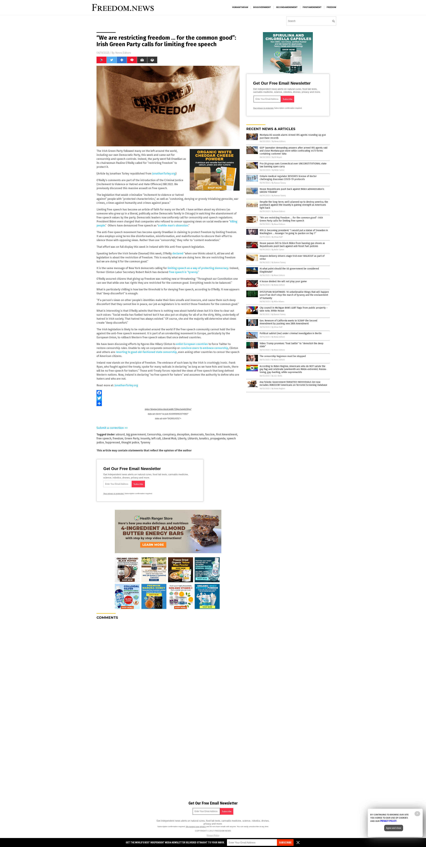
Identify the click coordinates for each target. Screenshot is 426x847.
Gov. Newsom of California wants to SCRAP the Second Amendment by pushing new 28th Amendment (288, 322)
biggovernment (262, 7)
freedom (331, 7)
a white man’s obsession (173, 225)
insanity (145, 438)
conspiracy (169, 434)
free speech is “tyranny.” (183, 272)
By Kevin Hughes (278, 388)
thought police (130, 442)
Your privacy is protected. (113, 494)
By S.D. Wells (277, 376)
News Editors (123, 52)
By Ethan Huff (277, 237)
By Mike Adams (278, 302)
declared (177, 253)
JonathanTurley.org (164, 173)
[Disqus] (168, 663)
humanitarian (240, 7)
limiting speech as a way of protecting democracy (198, 268)
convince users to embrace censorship (204, 348)
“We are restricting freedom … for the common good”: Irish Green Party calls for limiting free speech (291, 219)
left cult (156, 438)
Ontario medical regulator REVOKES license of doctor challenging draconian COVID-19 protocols (288, 178)
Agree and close (393, 828)
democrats (197, 434)
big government (136, 434)
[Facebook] (168, 392)
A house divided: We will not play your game (283, 281)
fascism (210, 434)
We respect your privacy (196, 827)
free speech (104, 438)
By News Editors (278, 141)
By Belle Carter (278, 170)
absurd (120, 434)
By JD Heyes (277, 157)
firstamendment (312, 7)
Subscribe (285, 842)
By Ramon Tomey (279, 183)
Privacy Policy (213, 835)
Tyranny (145, 442)
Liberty (182, 438)
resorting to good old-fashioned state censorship (146, 352)
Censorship (154, 434)
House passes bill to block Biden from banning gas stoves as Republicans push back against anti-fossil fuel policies (292, 245)
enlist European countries (192, 344)
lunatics (204, 438)
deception (183, 434)
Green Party (132, 438)
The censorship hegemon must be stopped (283, 356)
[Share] (168, 403)
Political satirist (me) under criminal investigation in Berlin (290, 333)
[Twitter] (168, 398)
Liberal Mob (169, 438)
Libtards (193, 438)
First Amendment (226, 434)
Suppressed (112, 442)
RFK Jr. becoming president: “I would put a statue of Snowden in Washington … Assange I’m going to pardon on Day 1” (294, 232)
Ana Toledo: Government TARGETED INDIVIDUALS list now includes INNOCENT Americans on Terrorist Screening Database (293, 383)
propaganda (217, 438)
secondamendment (287, 7)
